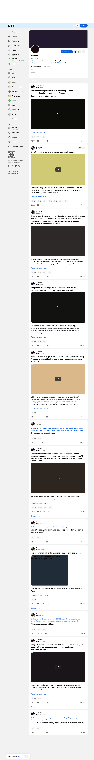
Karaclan (39, 86)
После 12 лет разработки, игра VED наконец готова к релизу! (57, 723)
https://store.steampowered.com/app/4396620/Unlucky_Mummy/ (51, 63)
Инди (37, 87)
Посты (33, 76)
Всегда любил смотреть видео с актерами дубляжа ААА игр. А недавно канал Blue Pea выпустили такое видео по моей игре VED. (58, 358)
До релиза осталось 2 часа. (43, 433)
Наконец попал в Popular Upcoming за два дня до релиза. (60, 527)
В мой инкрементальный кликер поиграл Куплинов (53, 152)
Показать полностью (38, 132)
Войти (83, 25)
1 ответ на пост (36, 516)
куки (18, 756)
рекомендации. (13, 173)
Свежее (33, 81)
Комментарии (41, 76)
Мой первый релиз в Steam (42, 624)
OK (26, 756)
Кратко (82, 148)
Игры (37, 523)
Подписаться (66, 52)
